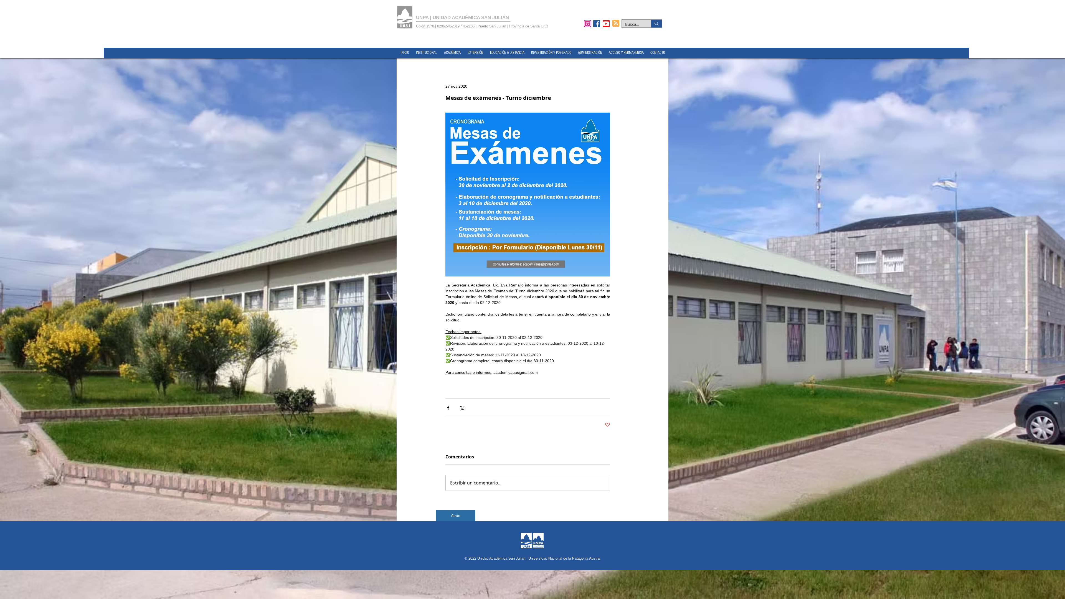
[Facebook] (596, 23)
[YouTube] (606, 23)
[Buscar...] (656, 23)
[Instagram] (587, 23)
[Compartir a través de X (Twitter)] (461, 407)
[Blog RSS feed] (615, 23)
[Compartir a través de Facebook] (448, 407)
